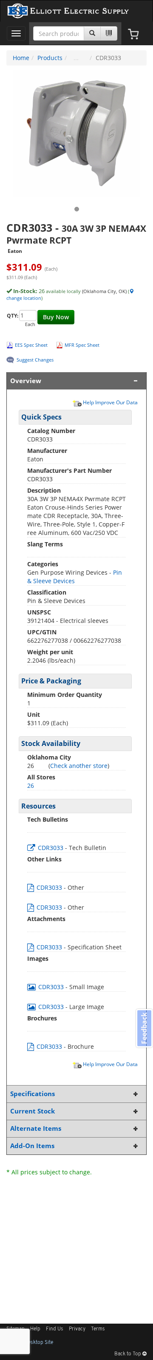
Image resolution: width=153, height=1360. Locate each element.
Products (49, 58)
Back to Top (128, 1354)
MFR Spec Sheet (82, 345)
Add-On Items (32, 1146)
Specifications (32, 1094)
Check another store (79, 766)
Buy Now (56, 317)
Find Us (54, 1329)
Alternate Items (35, 1128)
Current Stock (32, 1111)
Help (35, 1329)
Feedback (144, 1028)
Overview (25, 381)
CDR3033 (50, 848)
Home (21, 58)
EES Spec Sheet (31, 345)
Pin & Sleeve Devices (74, 576)
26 (30, 785)
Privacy (77, 1329)
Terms (98, 1329)
